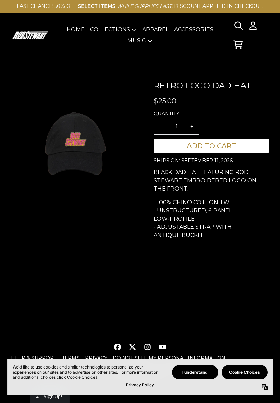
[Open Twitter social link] (132, 347)
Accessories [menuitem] (193, 29)
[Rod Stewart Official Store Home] (30, 35)
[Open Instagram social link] (147, 347)
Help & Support (33, 358)
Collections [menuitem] (110, 29)
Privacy (96, 358)
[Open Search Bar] (238, 25)
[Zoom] (75, 144)
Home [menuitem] (76, 29)
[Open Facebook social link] (117, 347)
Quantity (166, 114)
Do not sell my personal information (169, 358)
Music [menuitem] (136, 40)
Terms (71, 358)
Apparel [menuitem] (155, 29)
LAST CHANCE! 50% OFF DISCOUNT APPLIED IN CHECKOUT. (140, 6)
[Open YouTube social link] (162, 347)
